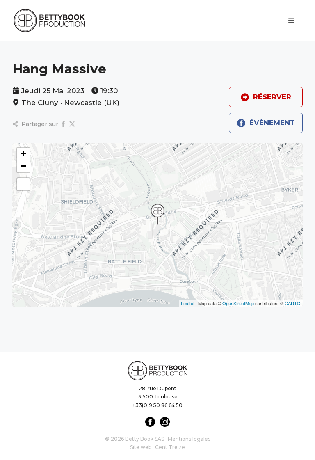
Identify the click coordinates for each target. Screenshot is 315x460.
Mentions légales (189, 439)
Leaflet (187, 303)
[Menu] (291, 20)
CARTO (293, 303)
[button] (157, 214)
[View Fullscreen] (23, 184)
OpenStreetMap (238, 303)
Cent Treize (170, 447)
